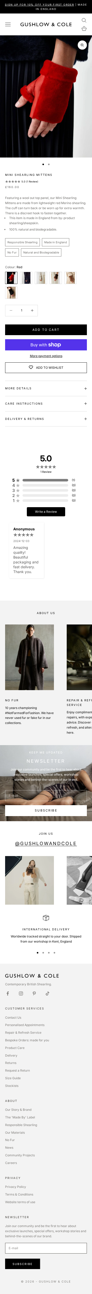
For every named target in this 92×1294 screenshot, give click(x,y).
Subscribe (46, 810)
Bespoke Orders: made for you (27, 1040)
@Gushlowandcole (46, 843)
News (9, 1147)
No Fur (10, 1140)
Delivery (11, 1055)
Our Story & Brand (18, 1110)
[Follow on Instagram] (21, 993)
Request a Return (17, 1070)
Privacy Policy (15, 1187)
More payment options (46, 356)
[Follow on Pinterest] (34, 993)
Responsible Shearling (21, 1125)
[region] (46, 929)
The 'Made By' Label (20, 1117)
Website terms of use (20, 1202)
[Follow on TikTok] (47, 993)
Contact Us (13, 1017)
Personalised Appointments (24, 1025)
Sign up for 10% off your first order (39, 4)
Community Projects (20, 1155)
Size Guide (13, 1078)
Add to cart (46, 330)
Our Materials (15, 1132)
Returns (10, 1063)
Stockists (11, 1086)
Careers (11, 1163)
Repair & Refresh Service (23, 1032)
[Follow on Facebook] (7, 993)
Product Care (15, 1048)
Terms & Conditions (19, 1194)
